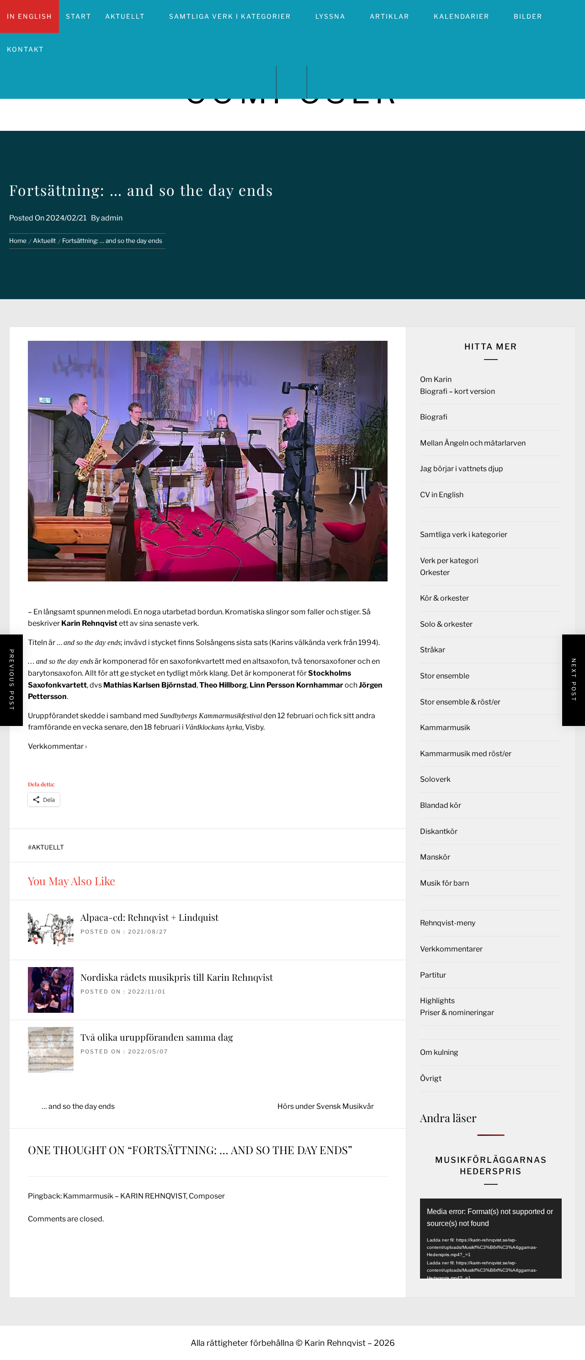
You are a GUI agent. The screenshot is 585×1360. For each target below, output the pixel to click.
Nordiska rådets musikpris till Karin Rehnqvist (176, 977)
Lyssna (330, 16)
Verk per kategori (449, 560)
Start (78, 16)
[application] (491, 1238)
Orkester (435, 572)
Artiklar (390, 16)
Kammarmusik (445, 727)
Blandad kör (440, 805)
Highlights (437, 1000)
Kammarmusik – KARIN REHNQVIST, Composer (144, 1196)
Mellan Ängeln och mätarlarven (473, 443)
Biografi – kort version (457, 391)
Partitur (433, 975)
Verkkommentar (56, 746)
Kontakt (25, 49)
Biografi (433, 417)
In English (29, 16)
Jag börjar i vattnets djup (461, 468)
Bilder (528, 16)
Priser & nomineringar (457, 1012)
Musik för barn (444, 883)
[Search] (291, 82)
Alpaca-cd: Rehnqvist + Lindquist (149, 917)
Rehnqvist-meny (447, 923)
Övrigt (430, 1078)
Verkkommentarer (451, 949)
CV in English (441, 494)
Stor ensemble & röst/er (460, 702)
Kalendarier (461, 16)
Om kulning (439, 1052)
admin (111, 218)
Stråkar (432, 649)
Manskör (435, 857)
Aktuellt (125, 16)
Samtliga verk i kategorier (230, 16)
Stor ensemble (444, 676)
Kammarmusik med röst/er (465, 753)
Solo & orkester (446, 624)
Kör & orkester (444, 598)
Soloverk (435, 779)
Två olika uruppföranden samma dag (156, 1037)
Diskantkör (438, 831)
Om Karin (436, 379)
